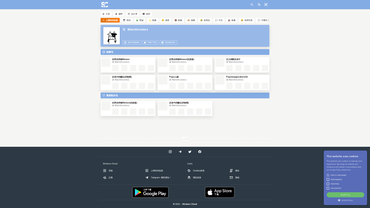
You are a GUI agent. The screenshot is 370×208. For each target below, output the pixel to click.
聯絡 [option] (237, 177)
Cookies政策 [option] (199, 170)
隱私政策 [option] (197, 177)
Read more (346, 170)
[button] (259, 4)
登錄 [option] (111, 170)
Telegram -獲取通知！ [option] (161, 177)
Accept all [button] (345, 195)
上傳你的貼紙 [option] (157, 170)
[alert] (345, 178)
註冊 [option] (111, 177)
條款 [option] (237, 170)
